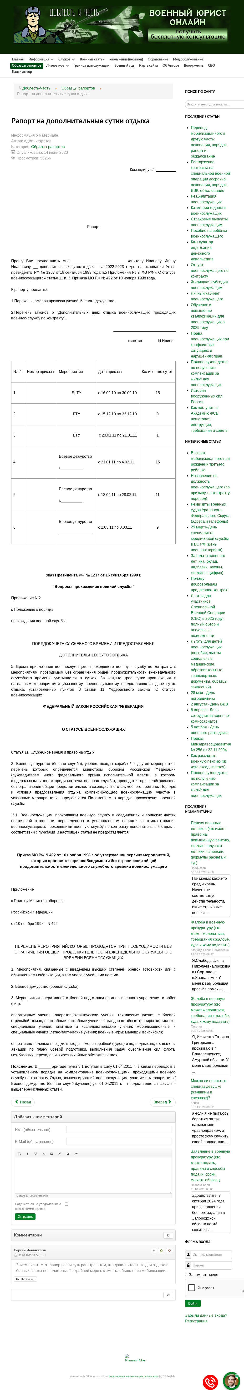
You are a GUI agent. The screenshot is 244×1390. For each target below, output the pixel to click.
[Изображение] (52, 1153)
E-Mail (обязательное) (34, 1142)
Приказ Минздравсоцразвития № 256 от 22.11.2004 (211, 744)
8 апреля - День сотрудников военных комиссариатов (210, 715)
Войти (193, 1303)
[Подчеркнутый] (35, 1153)
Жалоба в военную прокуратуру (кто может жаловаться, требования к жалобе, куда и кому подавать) (210, 933)
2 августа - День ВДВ (209, 704)
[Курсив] (27, 1153)
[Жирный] (19, 1153)
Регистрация (196, 1321)
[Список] (76, 1153)
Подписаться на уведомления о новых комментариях (38, 1206)
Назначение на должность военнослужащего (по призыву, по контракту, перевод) (210, 487)
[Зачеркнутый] (44, 1153)
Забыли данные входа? (206, 1315)
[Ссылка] (60, 1153)
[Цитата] (68, 1153)
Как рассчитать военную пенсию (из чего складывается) (209, 761)
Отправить (25, 1216)
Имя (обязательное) (32, 1130)
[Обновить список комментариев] (168, 1235)
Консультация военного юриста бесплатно (133, 1376)
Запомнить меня (203, 1275)
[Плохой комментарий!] (169, 1250)
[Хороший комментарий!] (161, 1250)
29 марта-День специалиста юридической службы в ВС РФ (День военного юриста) (210, 538)
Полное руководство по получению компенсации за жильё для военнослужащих (209, 784)
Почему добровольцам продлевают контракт (210, 584)
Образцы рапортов (48, 147)
